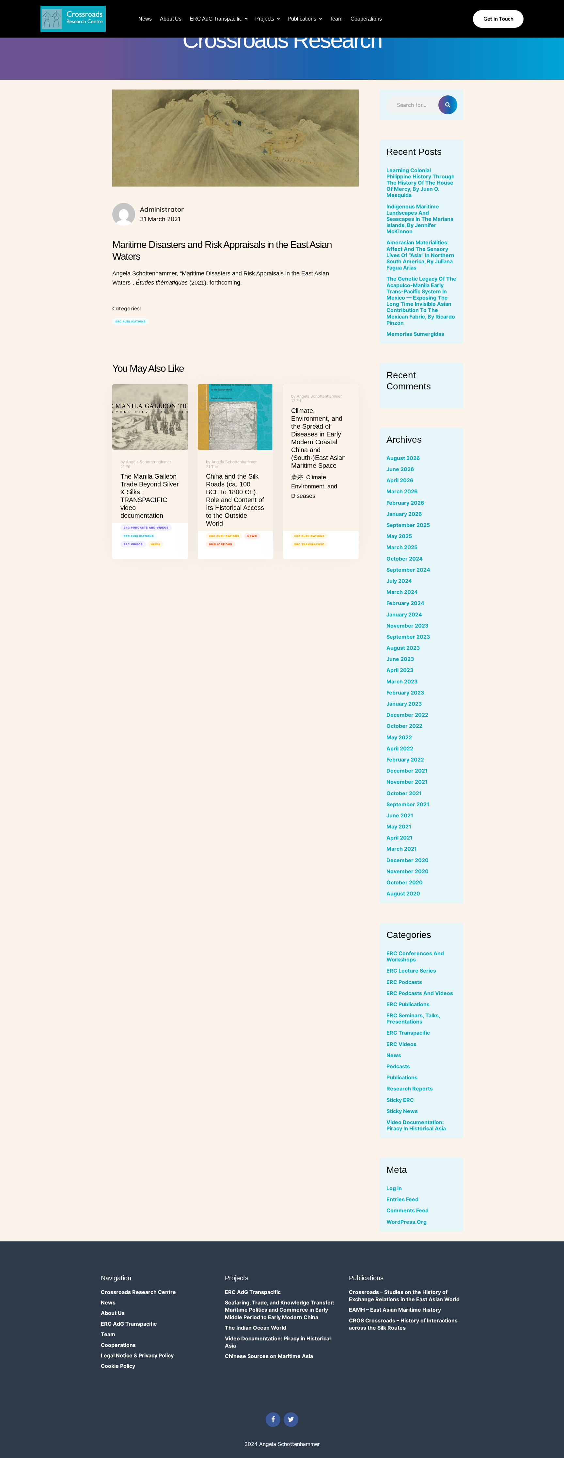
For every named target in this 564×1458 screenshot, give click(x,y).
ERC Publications (131, 321)
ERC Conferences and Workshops (415, 956)
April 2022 (399, 748)
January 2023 (404, 703)
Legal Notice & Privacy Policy (137, 1355)
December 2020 (407, 860)
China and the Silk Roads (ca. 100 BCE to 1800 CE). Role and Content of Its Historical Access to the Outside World (235, 500)
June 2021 (399, 815)
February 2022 (405, 759)
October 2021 (404, 793)
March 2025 (401, 547)
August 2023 (403, 648)
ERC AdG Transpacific (216, 19)
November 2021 (407, 781)
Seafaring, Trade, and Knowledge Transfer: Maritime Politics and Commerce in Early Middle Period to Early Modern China (280, 1309)
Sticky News (402, 1111)
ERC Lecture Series (411, 970)
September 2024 (408, 569)
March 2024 (402, 592)
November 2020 (407, 871)
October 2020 (404, 882)
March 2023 (402, 681)
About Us (170, 19)
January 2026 (404, 514)
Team (336, 19)
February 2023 (405, 692)
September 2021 (407, 804)
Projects (264, 19)
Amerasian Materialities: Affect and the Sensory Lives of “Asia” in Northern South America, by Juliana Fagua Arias (420, 255)
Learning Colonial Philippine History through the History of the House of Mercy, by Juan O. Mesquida (420, 183)
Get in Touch (498, 19)
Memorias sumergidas (415, 334)
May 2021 (398, 826)
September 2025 (408, 525)
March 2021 (401, 848)
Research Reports (409, 1088)
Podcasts (398, 1066)
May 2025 (399, 536)
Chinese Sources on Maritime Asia (269, 1356)
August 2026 (403, 458)
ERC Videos (133, 544)
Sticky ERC (400, 1100)
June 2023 (400, 659)
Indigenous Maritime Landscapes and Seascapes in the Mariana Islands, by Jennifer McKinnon (419, 219)
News (145, 19)
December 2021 (407, 770)
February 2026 (405, 503)
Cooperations (366, 19)
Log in (394, 1188)
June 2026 (400, 469)
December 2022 (407, 715)
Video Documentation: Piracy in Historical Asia (416, 1125)
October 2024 (404, 558)
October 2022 (404, 726)
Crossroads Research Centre (138, 1292)
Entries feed (402, 1199)
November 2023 (407, 625)
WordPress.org (406, 1222)
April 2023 (400, 670)
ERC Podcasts (404, 982)
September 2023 (408, 636)
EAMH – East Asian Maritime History (395, 1309)
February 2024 (405, 603)
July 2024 (399, 581)
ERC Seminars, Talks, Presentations (413, 1018)
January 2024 (404, 614)
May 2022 (399, 737)
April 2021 (399, 837)
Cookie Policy (118, 1366)
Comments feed (407, 1210)
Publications (302, 19)
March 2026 (402, 491)
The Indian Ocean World (255, 1327)
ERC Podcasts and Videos (146, 527)
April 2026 (400, 480)
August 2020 (403, 893)
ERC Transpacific (309, 544)
